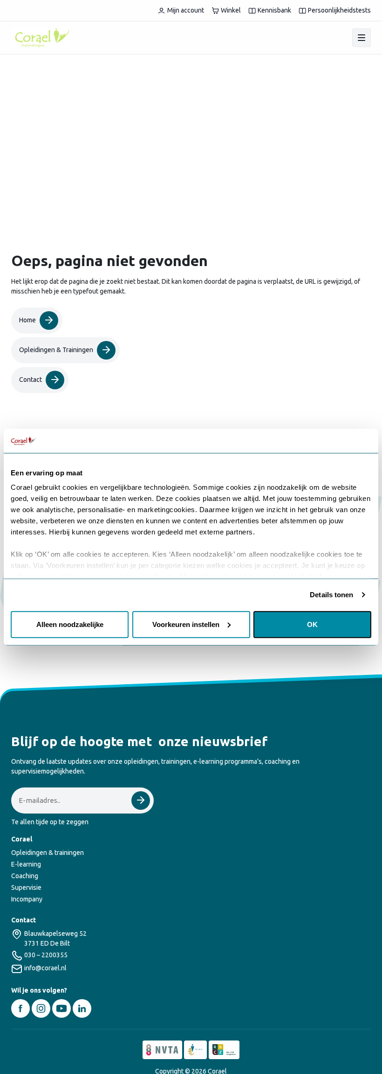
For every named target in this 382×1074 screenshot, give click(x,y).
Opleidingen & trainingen (47, 852)
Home (27, 320)
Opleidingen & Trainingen (56, 350)
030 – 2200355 (46, 955)
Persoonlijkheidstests (339, 10)
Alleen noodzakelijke (69, 624)
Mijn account (185, 10)
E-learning (26, 864)
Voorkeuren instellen (185, 624)
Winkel (231, 10)
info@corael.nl (45, 968)
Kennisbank (274, 10)
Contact (30, 379)
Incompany (26, 899)
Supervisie (26, 887)
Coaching (24, 876)
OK (312, 624)
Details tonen (331, 595)
